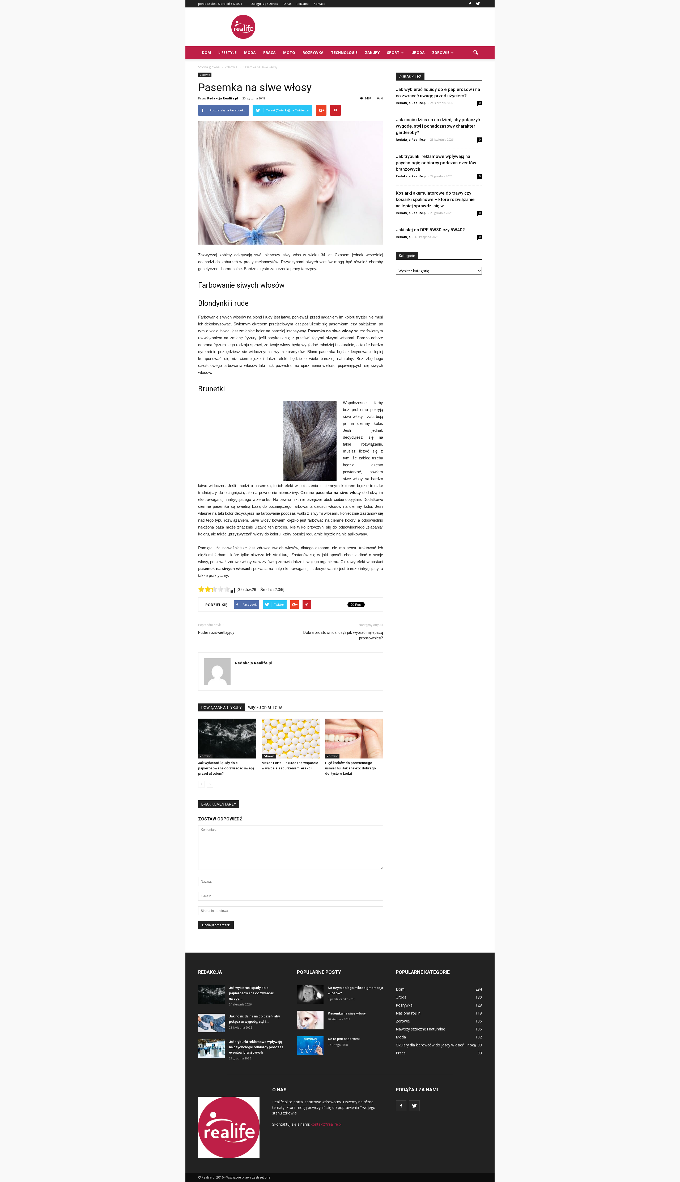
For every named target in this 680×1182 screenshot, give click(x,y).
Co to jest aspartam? (344, 1039)
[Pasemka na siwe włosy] (310, 1020)
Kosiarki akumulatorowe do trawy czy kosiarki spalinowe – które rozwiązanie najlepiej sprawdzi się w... (435, 199)
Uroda (418, 52)
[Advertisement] (385, 27)
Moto (289, 52)
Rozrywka (313, 52)
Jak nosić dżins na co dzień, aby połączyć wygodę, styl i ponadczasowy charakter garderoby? (438, 126)
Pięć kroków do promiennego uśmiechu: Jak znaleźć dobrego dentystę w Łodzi (350, 768)
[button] (475, 52)
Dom (206, 52)
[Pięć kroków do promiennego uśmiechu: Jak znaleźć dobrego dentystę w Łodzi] (354, 738)
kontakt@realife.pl (326, 1124)
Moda (250, 52)
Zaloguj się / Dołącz (264, 4)
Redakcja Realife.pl (222, 98)
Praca (269, 52)
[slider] (214, 589)
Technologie (344, 52)
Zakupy (372, 52)
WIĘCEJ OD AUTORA (265, 708)
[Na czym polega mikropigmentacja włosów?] (310, 994)
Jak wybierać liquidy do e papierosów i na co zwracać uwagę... (251, 993)
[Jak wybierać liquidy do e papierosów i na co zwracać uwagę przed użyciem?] (227, 738)
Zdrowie (440, 52)
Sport (393, 52)
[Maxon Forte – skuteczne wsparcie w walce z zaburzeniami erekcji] (291, 738)
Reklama (302, 4)
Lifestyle (227, 52)
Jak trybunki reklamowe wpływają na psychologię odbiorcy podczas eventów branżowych (436, 163)
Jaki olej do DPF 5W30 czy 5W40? (430, 229)
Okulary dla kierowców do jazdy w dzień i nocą (436, 1044)
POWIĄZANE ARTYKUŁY (221, 708)
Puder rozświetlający (216, 632)
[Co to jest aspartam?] (310, 1045)
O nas (287, 4)
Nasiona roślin (408, 1013)
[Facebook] (470, 4)
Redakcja (403, 237)
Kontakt (319, 4)
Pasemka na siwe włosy (347, 1013)
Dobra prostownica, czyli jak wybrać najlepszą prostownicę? (343, 635)
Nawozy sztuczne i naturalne (420, 1029)
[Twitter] (478, 4)
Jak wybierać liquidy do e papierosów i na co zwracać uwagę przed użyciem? (226, 768)
